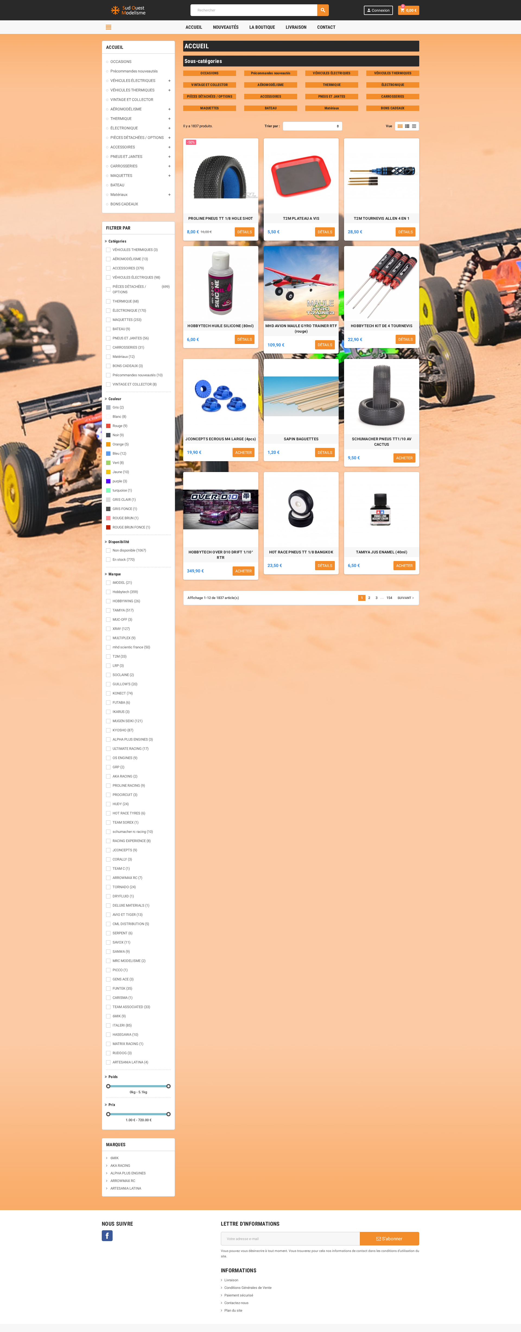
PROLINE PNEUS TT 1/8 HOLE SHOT (220, 218)
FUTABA (121, 702)
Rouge (120, 426)
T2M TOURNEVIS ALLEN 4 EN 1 (381, 218)
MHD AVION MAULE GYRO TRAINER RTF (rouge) (301, 328)
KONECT (123, 693)
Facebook (107, 1235)
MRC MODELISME (129, 961)
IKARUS (121, 712)
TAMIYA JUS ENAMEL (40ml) (381, 552)
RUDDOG (122, 1053)
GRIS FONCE (125, 509)
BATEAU (121, 329)
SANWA (121, 951)
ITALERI (122, 1025)
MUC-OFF (122, 619)
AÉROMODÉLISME (130, 259)
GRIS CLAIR (124, 500)
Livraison (231, 1280)
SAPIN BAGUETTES (301, 439)
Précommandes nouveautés (138, 375)
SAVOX (122, 942)
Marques (115, 1144)
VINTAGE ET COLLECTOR (135, 384)
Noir (118, 435)
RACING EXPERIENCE (132, 841)
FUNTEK (122, 988)
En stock (124, 559)
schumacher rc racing (133, 832)
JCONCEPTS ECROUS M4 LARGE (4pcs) (220, 439)
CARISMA (123, 998)
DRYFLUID (123, 896)
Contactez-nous (236, 1303)
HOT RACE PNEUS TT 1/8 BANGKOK (301, 552)
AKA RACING (125, 776)
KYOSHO (123, 730)
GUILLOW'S (125, 684)
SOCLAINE (123, 675)
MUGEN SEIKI (128, 721)
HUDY (121, 804)
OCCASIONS (209, 73)
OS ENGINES (125, 758)
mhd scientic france (131, 647)
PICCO (120, 970)
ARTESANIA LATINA (130, 1062)
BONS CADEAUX (128, 366)
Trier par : (272, 126)
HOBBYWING (126, 601)
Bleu (119, 453)
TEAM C (121, 868)
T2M (120, 656)
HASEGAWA (125, 1035)
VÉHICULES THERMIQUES (135, 250)
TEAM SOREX (126, 822)
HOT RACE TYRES (129, 813)
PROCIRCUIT (125, 795)
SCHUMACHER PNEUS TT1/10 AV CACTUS (381, 442)
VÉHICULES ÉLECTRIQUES (136, 277)
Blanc (119, 417)
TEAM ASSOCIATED (131, 1007)
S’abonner (391, 1238)
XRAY (121, 629)
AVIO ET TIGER (128, 915)
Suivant (406, 598)
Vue (389, 126)
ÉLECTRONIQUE (129, 310)
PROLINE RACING (129, 785)
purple (120, 481)
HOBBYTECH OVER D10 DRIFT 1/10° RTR (221, 555)
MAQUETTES (127, 320)
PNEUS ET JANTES (131, 338)
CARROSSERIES (128, 347)
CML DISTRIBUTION (131, 924)
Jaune (121, 472)
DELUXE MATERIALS (131, 905)
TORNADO (124, 887)
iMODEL (122, 583)
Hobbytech (125, 592)
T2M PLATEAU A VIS (301, 218)
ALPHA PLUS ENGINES (133, 739)
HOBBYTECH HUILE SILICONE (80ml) (221, 326)
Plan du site (233, 1310)
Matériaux (124, 357)
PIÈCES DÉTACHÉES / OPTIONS (141, 289)
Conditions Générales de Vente (248, 1288)
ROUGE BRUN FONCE (131, 527)
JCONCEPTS (125, 850)
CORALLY (122, 859)
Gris (118, 407)
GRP (119, 767)
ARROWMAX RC (127, 878)
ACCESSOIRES (128, 268)
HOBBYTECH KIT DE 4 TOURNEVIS (381, 326)
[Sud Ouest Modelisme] (129, 10)
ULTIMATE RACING (131, 749)
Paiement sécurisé (238, 1295)
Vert (118, 463)
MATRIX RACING (128, 1044)
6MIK (119, 1016)
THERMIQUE (126, 301)
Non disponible (129, 550)
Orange (121, 444)
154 (389, 598)
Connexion (378, 10)
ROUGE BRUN (126, 518)
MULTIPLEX (124, 638)
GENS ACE (123, 979)
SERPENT (123, 933)
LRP (118, 666)
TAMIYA (123, 610)
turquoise (122, 490)
